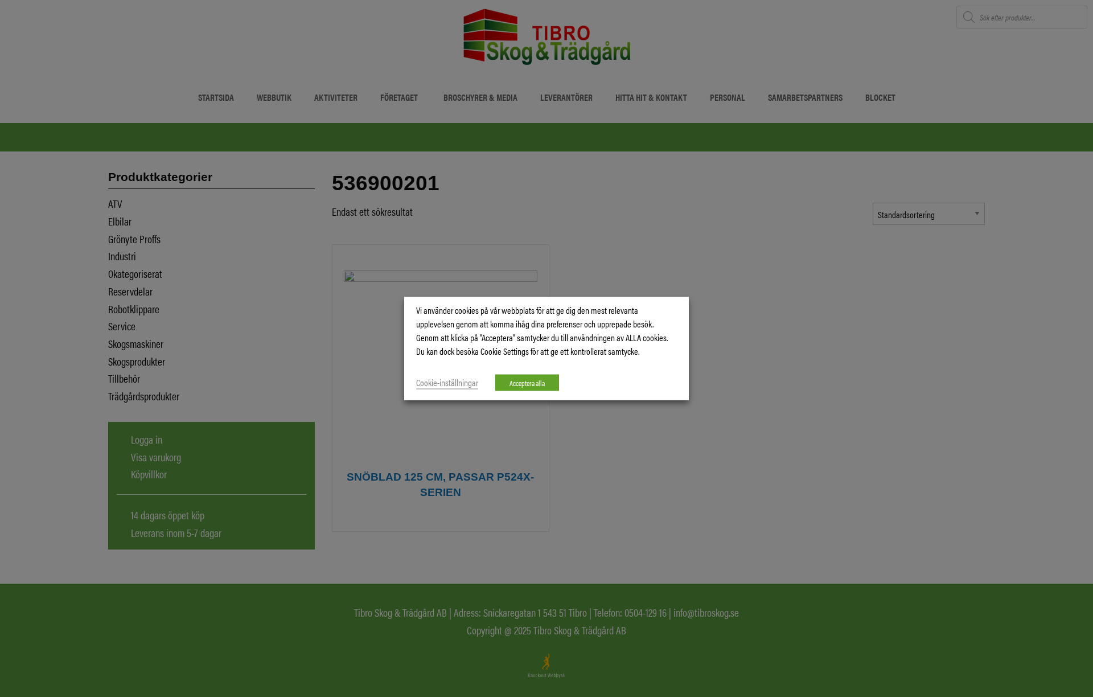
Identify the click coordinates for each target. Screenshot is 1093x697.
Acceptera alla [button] (527, 383)
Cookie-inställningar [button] (447, 382)
